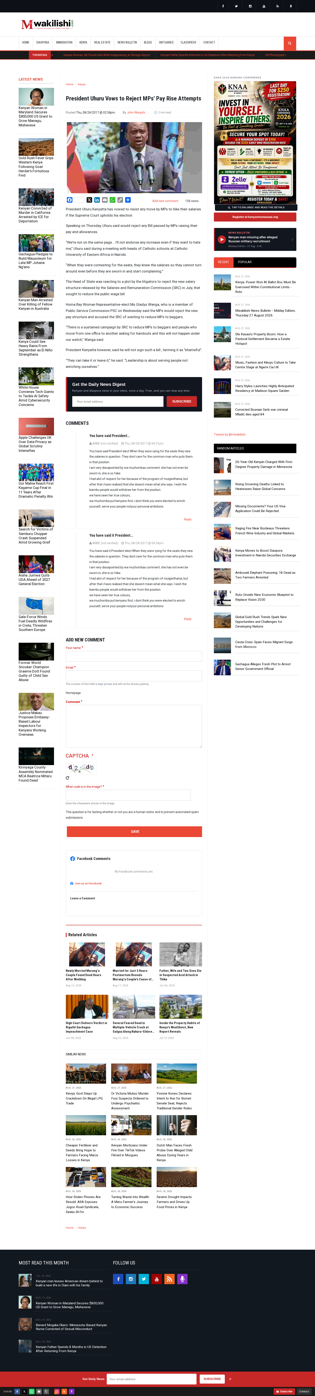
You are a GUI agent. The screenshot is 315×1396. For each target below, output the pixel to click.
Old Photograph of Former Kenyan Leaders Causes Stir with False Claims (262, 55)
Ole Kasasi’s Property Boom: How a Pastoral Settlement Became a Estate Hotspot (262, 339)
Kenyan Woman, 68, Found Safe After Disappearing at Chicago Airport (59, 55)
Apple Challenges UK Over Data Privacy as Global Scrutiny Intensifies (35, 443)
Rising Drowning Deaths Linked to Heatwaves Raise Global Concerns (260, 486)
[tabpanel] (255, 341)
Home (25, 42)
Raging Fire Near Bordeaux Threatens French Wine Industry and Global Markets (264, 530)
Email (69, 667)
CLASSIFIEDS (188, 42)
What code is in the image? (84, 786)
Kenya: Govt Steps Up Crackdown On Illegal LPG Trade (84, 1098)
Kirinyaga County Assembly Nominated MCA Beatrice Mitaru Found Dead (36, 773)
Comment (73, 702)
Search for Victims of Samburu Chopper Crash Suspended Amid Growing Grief (36, 535)
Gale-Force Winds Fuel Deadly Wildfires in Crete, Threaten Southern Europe (35, 623)
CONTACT (209, 42)
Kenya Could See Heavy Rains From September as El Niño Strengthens (35, 347)
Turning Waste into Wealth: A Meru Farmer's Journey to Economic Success (130, 1202)
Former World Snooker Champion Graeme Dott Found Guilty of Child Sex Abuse (34, 671)
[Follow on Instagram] (57, 1391)
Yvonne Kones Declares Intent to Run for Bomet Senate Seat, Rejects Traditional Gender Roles (174, 1101)
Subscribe (181, 401)
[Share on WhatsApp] (31, 1391)
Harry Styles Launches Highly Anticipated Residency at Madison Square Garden (264, 388)
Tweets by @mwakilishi (230, 434)
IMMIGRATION (64, 42)
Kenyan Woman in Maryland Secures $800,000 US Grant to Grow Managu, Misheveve (35, 116)
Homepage (73, 693)
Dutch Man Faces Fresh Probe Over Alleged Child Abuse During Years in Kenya (174, 1152)
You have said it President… (111, 535)
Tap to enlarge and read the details (258, 207)
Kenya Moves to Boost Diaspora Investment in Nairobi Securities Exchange (265, 553)
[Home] (47, 24)
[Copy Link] (46, 1391)
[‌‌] (223, 6)
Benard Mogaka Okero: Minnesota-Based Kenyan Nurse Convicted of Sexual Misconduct (71, 1327)
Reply (188, 519)
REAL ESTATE (102, 42)
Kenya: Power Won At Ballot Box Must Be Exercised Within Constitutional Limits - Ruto (265, 287)
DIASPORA (42, 42)
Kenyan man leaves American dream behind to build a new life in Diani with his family (69, 1283)
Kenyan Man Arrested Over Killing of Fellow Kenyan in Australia (36, 304)
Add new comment (165, 201)
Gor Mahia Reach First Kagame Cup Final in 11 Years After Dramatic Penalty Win (36, 489)
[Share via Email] (39, 1391)
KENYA (83, 42)
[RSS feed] (277, 6)
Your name (73, 648)
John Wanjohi (136, 112)
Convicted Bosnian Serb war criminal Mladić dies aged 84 (261, 412)
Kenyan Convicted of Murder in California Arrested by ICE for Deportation (35, 214)
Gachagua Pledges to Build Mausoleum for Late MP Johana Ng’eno (36, 260)
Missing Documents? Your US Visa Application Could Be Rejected (260, 508)
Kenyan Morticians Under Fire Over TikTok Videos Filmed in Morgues (129, 1150)
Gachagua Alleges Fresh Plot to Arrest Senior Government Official (263, 666)
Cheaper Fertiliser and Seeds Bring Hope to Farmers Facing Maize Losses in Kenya (82, 1152)
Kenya (82, 84)
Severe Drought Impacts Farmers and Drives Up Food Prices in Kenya (174, 1202)
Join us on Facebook (88, 883)
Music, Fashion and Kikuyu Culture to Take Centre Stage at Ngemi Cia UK (265, 365)
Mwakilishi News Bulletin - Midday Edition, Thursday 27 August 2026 (265, 313)
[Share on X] (24, 1391)
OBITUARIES (166, 42)
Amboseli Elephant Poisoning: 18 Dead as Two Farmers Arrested (265, 575)
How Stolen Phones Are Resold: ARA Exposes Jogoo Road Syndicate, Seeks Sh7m (83, 1204)
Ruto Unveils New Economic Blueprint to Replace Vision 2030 (264, 597)
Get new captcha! (67, 778)
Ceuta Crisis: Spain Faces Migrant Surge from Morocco (264, 644)
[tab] (224, 262)
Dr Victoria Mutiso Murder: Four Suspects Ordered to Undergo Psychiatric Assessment (130, 1101)
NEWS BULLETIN (127, 42)
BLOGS (148, 42)
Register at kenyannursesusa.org (255, 217)
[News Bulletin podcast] (291, 6)
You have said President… (109, 435)
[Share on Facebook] (17, 1391)
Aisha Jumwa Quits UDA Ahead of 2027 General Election (34, 579)
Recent (223, 262)
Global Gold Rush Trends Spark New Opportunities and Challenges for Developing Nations (261, 622)
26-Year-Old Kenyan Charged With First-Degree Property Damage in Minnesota (264, 464)
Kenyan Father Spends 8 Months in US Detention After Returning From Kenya (160, 55)
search (290, 43)
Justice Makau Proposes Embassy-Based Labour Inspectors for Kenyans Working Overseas (34, 724)
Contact (304, 1391)
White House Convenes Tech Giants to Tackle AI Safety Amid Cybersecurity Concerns (36, 396)
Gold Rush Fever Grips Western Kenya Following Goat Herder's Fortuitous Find (36, 166)
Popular (245, 262)
